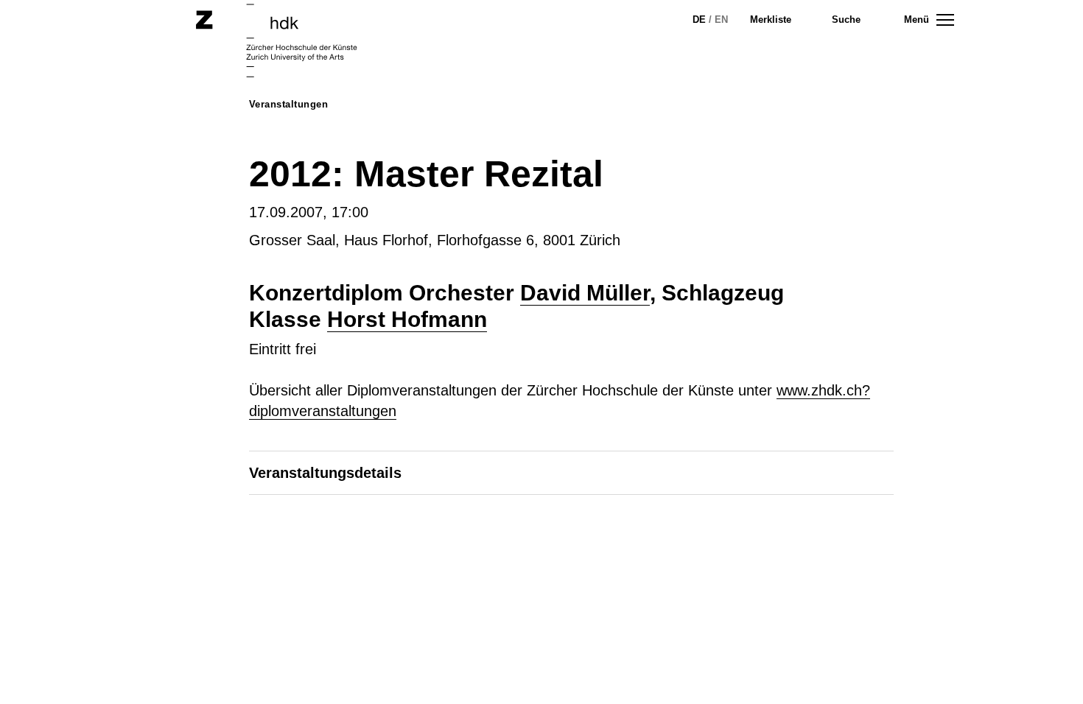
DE (699, 19)
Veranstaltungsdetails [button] (325, 473)
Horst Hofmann (407, 319)
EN (721, 19)
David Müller (585, 293)
